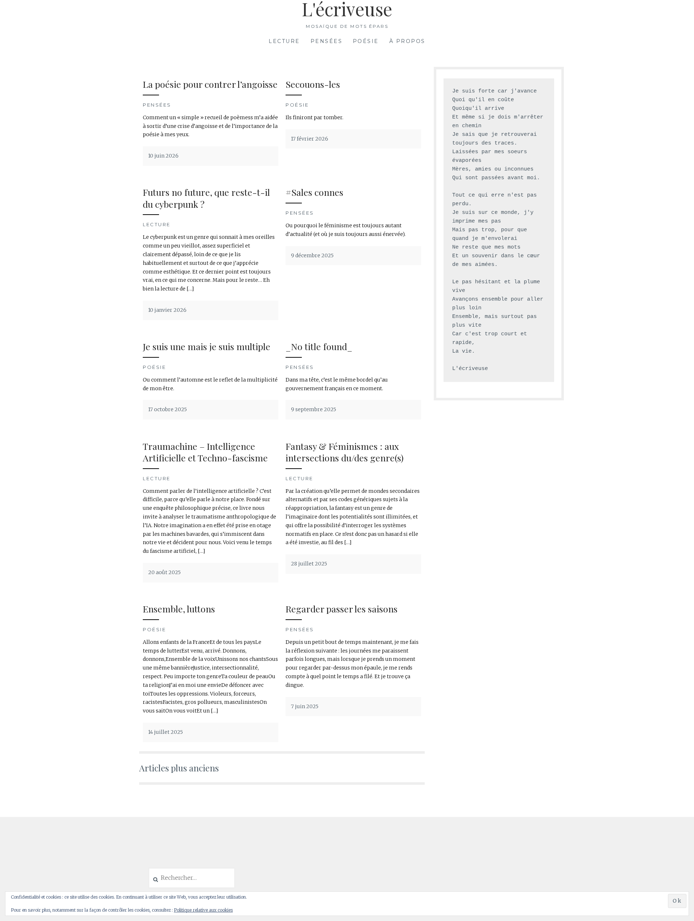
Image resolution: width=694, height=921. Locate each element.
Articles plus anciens (179, 768)
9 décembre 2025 (312, 255)
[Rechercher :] (191, 878)
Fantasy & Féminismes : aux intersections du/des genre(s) (345, 452)
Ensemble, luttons (179, 609)
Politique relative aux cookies (203, 910)
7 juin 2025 (304, 706)
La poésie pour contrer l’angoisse (210, 84)
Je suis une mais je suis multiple (206, 346)
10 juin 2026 (163, 155)
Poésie (366, 41)
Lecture (284, 41)
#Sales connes (314, 192)
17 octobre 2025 (167, 409)
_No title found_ (319, 346)
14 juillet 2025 (165, 732)
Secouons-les (313, 84)
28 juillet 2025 (309, 563)
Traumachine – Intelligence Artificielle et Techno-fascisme (205, 452)
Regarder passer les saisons (342, 609)
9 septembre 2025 (313, 409)
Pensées (326, 41)
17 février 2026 (309, 138)
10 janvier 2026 (167, 310)
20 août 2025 (164, 572)
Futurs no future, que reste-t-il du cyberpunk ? (206, 198)
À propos (407, 41)
